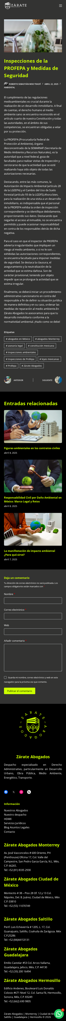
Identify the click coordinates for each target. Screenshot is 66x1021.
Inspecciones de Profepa (20, 359)
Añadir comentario (15, 640)
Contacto (9, 831)
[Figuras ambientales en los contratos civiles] (33, 426)
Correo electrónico (15, 609)
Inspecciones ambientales (21, 352)
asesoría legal (14, 345)
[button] (59, 1014)
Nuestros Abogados (16, 810)
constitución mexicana (41, 345)
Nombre (9, 594)
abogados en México (18, 338)
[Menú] (60, 5)
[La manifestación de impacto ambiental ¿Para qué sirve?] (33, 529)
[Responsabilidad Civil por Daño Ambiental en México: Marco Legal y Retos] (33, 476)
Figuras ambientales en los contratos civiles (32, 448)
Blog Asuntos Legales (16, 827)
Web (6, 625)
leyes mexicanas (49, 359)
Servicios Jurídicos (15, 823)
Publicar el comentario (19, 691)
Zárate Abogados (32, 365)
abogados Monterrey (47, 338)
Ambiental (9, 87)
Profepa (11, 365)
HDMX (8, 819)
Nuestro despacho (15, 814)
